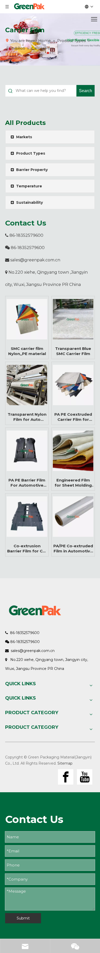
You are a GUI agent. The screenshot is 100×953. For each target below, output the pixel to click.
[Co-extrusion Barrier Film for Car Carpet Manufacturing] (27, 516)
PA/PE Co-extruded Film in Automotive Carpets (73, 548)
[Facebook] (65, 777)
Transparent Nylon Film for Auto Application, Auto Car (27, 417)
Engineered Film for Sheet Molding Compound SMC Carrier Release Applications (73, 483)
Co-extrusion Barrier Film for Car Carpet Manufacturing (27, 548)
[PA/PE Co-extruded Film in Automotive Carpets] (73, 516)
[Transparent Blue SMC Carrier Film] (73, 319)
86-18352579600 (24, 235)
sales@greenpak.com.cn (35, 260)
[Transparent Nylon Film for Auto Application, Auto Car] (27, 385)
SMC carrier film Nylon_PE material (27, 351)
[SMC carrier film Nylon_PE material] (27, 319)
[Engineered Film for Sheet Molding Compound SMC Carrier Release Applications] (73, 451)
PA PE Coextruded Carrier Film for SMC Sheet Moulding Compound (73, 417)
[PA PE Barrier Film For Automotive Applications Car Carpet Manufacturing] (27, 451)
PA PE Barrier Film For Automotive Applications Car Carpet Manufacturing (26, 483)
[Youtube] (84, 777)
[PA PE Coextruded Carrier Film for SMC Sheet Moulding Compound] (73, 385)
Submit (23, 918)
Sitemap (65, 763)
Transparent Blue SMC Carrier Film (73, 351)
